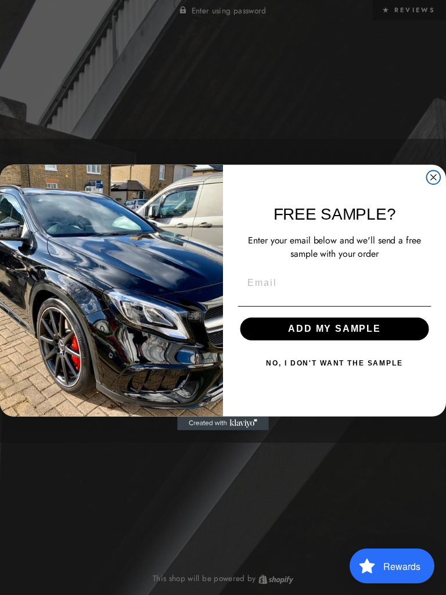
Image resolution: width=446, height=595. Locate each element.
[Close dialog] (434, 177)
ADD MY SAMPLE (334, 329)
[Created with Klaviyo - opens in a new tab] (223, 424)
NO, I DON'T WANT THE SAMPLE (334, 364)
